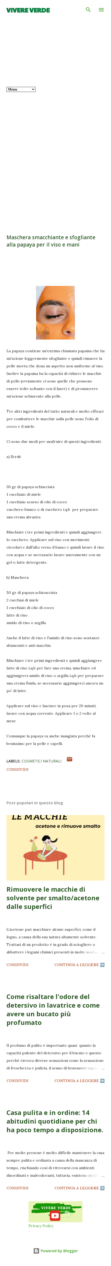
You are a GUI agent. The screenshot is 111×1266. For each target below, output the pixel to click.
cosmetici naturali (41, 761)
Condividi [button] (17, 769)
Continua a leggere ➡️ (79, 964)
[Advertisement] (55, 158)
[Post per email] (69, 761)
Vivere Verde (28, 9)
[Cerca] (88, 9)
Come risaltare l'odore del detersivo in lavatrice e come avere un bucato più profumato (53, 1009)
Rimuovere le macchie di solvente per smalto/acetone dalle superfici (52, 898)
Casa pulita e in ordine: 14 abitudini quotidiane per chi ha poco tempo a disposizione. (54, 1121)
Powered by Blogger (59, 1250)
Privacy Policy (41, 1225)
